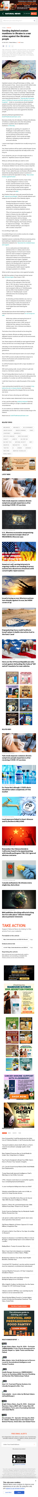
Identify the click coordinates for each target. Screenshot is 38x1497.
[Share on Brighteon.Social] (3, 46)
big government (22, 49)
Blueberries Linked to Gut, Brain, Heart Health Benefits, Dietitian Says (16, 1258)
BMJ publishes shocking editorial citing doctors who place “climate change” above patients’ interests (18, 914)
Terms (15, 1470)
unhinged (20, 55)
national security (13, 53)
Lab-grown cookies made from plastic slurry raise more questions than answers (17, 1218)
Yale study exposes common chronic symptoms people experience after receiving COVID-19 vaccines (17, 503)
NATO (20, 53)
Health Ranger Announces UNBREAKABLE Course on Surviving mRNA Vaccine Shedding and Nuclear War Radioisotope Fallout (18, 1374)
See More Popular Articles (19, 1306)
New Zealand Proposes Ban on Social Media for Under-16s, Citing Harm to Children (17, 1154)
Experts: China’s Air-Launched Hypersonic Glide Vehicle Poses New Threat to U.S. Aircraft (17, 1205)
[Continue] (34, 1444)
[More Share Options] (12, 46)
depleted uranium (8, 436)
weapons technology (19, 451)
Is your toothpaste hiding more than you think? (17, 1186)
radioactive (30, 53)
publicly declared (22, 401)
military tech (5, 53)
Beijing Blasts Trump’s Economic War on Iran (16, 1246)
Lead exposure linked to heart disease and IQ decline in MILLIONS (17, 820)
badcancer (8, 49)
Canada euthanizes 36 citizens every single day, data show (17, 884)
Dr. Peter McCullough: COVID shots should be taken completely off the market (16, 789)
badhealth (14, 49)
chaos (13, 51)
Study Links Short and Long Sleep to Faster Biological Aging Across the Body (15, 1278)
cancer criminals (6, 51)
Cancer (9, 27)
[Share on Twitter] (9, 46)
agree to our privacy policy (15, 1488)
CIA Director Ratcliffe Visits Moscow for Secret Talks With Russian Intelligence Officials (17, 1199)
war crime (26, 55)
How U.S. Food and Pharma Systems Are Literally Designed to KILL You (16, 1385)
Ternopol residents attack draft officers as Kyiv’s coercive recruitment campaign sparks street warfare (17, 1146)
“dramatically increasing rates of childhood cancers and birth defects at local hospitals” (18, 100)
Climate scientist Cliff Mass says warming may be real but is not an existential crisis (17, 1291)
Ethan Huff (12, 530)
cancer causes (31, 49)
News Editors (12, 42)
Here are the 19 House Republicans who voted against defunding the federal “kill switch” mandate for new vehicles (19, 664)
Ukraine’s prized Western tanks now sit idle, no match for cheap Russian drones (17, 1192)
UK (11, 55)
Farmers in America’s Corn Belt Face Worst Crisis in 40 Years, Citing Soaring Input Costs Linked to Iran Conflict (18, 1239)
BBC (17, 191)
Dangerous (25, 51)
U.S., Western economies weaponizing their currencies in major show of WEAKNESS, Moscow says (17, 534)
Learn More (8, 1492)
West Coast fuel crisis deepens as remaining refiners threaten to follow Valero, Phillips (16, 1252)
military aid (29, 52)
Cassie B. (12, 498)
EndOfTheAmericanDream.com (11, 117)
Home (3, 27)
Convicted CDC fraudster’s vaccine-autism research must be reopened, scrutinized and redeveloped (18, 1265)
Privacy (11, 1470)
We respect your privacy (19, 1448)
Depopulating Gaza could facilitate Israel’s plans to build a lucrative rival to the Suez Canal (18, 632)
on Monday (11, 125)
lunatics (23, 52)
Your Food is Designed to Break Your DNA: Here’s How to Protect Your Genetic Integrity (17, 1160)
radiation (24, 53)
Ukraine (15, 55)
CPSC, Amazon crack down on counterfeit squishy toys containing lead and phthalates (18, 1180)
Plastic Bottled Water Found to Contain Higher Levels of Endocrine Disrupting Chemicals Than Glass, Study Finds (17, 1299)
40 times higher (9, 277)
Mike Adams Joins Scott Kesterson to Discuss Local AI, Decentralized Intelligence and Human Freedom (18, 1362)
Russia (4, 55)
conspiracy (19, 51)
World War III (12, 56)
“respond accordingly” (10, 196)
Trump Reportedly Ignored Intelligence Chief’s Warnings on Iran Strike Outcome (17, 1174)
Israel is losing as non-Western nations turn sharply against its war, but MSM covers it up (18, 600)
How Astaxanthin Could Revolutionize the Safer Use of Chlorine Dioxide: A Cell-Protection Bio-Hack (18, 1139)
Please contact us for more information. (13, 957)
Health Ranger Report (9, 1339)
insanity (18, 52)
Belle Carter (12, 562)
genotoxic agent (11, 52)
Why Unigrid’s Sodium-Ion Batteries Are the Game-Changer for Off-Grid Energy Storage (18, 1285)
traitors (8, 55)
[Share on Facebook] (6, 46)
